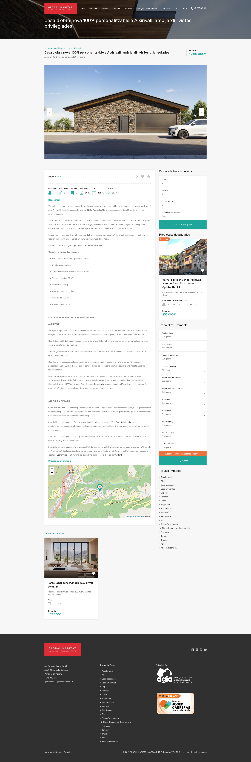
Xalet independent (169, 548)
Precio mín (166, 400)
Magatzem (165, 504)
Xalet (163, 544)
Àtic (162, 481)
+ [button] (52, 468)
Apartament (166, 477)
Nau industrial (167, 508)
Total (164, 179)
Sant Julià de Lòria (61, 48)
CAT (177, 8)
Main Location (167, 344)
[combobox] (183, 349)
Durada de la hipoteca (171, 213)
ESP (185, 8)
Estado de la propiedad (171, 355)
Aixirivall (77, 48)
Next (201, 112)
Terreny (164, 536)
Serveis (105, 8)
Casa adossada (168, 485)
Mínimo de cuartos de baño (173, 388)
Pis (162, 520)
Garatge (164, 497)
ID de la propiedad (169, 444)
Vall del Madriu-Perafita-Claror (105, 380)
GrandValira (62, 455)
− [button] (52, 472)
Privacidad (68, 752)
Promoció (165, 532)
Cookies (58, 752)
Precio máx (166, 411)
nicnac (204, 752)
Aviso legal (49, 752)
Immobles (93, 8)
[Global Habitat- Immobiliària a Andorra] (60, 13)
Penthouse (166, 516)
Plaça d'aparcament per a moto (176, 528)
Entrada (165, 190)
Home (47, 48)
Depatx (164, 493)
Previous (49, 112)
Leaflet (128, 517)
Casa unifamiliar (168, 489)
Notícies (128, 8)
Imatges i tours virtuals (147, 8)
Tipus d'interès (168, 202)
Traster (164, 540)
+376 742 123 (200, 8)
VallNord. (118, 455)
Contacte (166, 8)
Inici (83, 8)
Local (163, 501)
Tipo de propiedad (169, 366)
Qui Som (116, 8)
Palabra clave (167, 333)
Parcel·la (164, 512)
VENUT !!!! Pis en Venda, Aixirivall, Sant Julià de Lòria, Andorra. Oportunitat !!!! (182, 283)
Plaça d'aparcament (170, 524)
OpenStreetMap (138, 517)
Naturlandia (99, 384)
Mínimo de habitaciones (171, 377)
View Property (71, 570)
